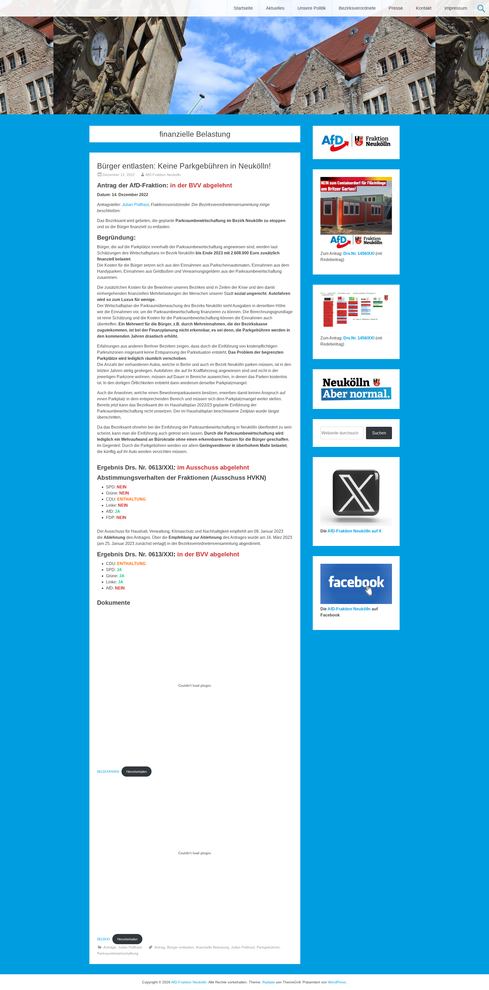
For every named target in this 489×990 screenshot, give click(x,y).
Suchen (379, 433)
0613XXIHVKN (108, 772)
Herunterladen (136, 772)
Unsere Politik (311, 8)
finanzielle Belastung (212, 947)
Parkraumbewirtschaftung (117, 953)
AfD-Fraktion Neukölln (163, 175)
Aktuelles (275, 8)
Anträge (109, 947)
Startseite (243, 8)
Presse (396, 8)
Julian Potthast (135, 204)
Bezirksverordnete (357, 8)
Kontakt (423, 8)
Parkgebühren (268, 947)
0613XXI (103, 939)
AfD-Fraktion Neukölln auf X (355, 531)
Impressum (455, 8)
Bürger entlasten (180, 947)
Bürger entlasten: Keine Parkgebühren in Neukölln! (184, 166)
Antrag (159, 947)
